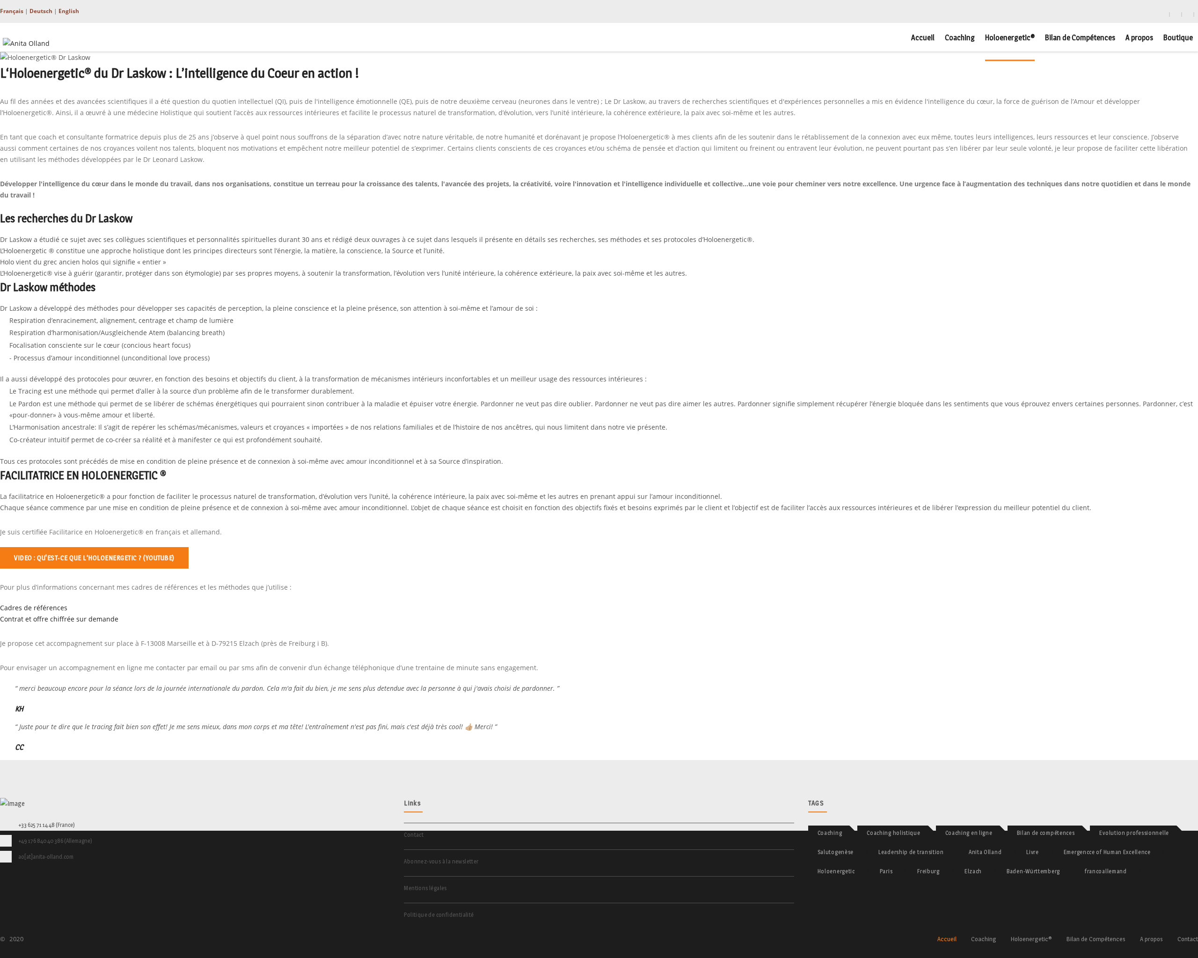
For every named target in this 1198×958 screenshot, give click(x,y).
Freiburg (928, 871)
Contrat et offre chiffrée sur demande (59, 618)
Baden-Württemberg (1033, 871)
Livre (1032, 852)
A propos (1139, 37)
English (68, 11)
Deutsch (40, 11)
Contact (414, 834)
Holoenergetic (836, 871)
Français (11, 11)
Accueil (923, 37)
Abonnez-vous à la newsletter (441, 861)
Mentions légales (425, 888)
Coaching (960, 37)
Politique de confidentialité (439, 914)
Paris (886, 871)
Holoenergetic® (1010, 37)
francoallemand (1106, 871)
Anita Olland (985, 852)
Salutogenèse (836, 852)
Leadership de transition (911, 852)
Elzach (973, 871)
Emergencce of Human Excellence (1107, 852)
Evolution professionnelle (1134, 832)
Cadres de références (33, 607)
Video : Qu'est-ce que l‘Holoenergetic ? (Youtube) (94, 558)
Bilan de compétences (1045, 832)
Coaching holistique (893, 832)
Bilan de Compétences (1080, 37)
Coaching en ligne (969, 832)
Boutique (1178, 37)
